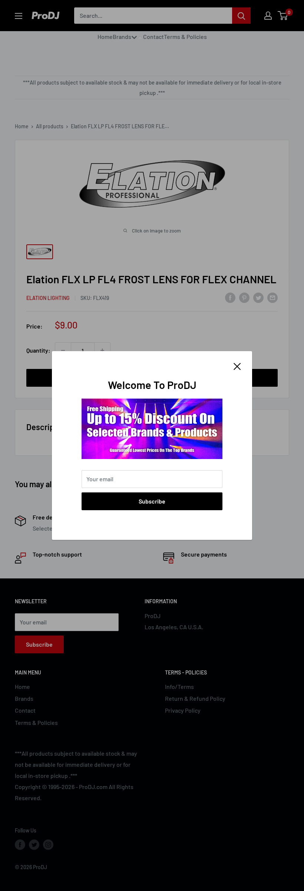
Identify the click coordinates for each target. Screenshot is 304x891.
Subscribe (152, 501)
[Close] (237, 365)
